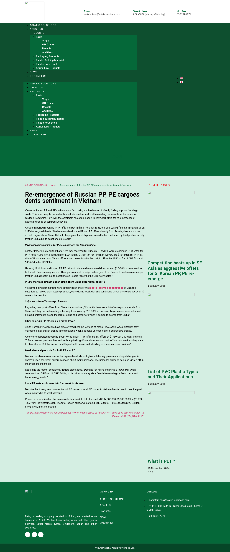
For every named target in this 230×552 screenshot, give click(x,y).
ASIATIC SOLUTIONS (43, 25)
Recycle (46, 48)
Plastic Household (46, 64)
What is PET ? (161, 461)
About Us (36, 87)
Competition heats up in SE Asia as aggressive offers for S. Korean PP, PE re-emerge (175, 270)
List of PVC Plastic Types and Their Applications (173, 374)
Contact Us (38, 76)
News (33, 130)
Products (37, 32)
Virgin (45, 40)
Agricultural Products (48, 68)
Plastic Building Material (50, 60)
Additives (47, 52)
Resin (39, 36)
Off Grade (48, 44)
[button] (80, 80)
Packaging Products (47, 56)
